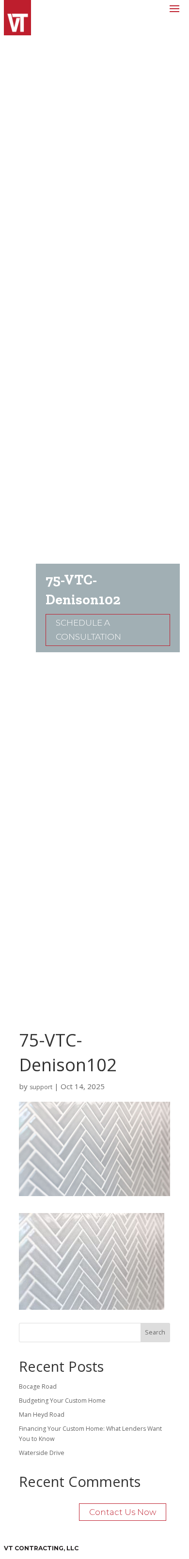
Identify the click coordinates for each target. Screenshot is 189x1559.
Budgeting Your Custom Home (62, 1400)
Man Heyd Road (41, 1414)
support (41, 1087)
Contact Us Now (122, 1512)
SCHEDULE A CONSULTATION (88, 630)
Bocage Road (38, 1386)
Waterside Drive (41, 1453)
